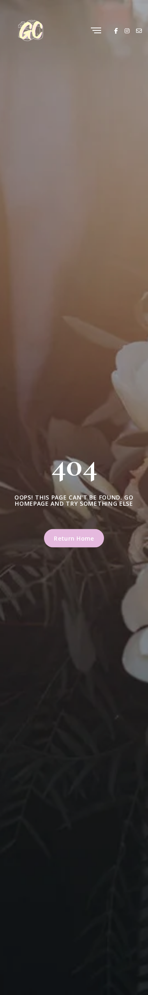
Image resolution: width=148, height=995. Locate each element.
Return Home (74, 538)
